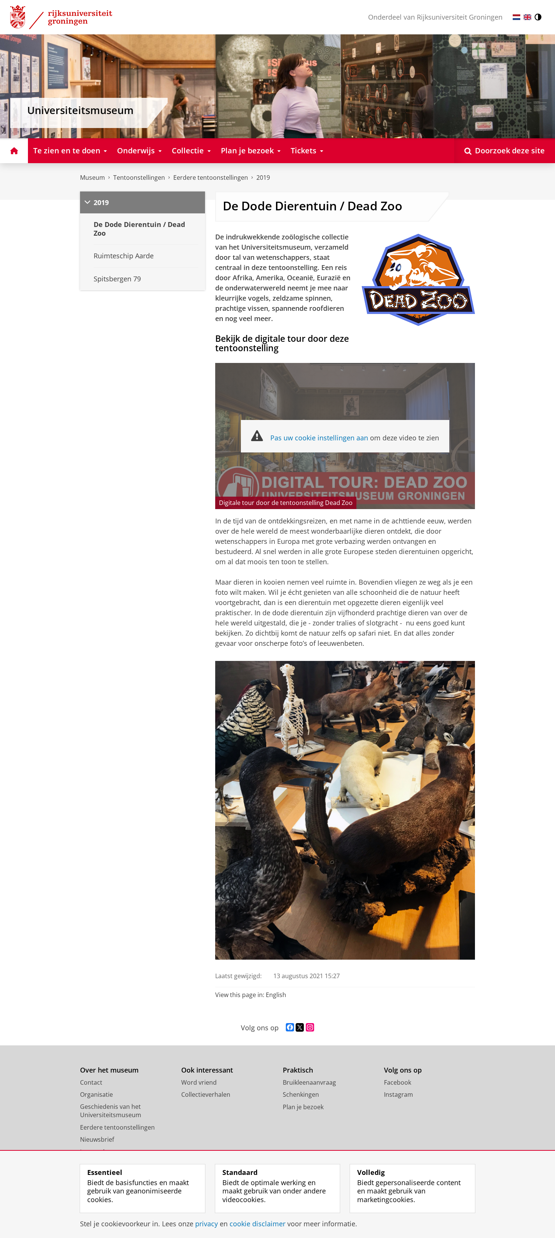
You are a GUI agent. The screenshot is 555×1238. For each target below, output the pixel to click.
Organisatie (96, 1094)
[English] (527, 17)
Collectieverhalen (205, 1094)
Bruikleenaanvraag (309, 1082)
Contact (91, 1082)
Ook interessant (207, 1070)
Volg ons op (403, 1070)
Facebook (397, 1082)
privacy (206, 1223)
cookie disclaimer (257, 1223)
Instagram (398, 1094)
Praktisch (298, 1070)
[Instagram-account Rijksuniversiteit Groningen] (310, 1027)
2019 (263, 177)
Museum (92, 177)
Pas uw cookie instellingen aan (319, 437)
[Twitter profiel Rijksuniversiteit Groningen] (300, 1027)
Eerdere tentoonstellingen (210, 177)
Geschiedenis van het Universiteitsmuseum (110, 1110)
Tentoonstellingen (139, 177)
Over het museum (109, 1070)
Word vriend (199, 1082)
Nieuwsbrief (97, 1139)
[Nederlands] (516, 17)
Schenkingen (301, 1094)
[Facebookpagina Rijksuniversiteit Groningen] (290, 1027)
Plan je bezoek (303, 1107)
